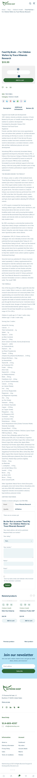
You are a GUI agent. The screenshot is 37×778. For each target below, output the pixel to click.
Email (6, 568)
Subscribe (19, 671)
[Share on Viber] (21, 101)
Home (3, 10)
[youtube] (18, 707)
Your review (8, 547)
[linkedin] (10, 707)
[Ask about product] (10, 87)
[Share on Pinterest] (10, 101)
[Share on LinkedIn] (14, 101)
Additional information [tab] (18, 108)
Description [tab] (7, 108)
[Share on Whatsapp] (17, 101)
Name (6, 560)
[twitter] (14, 707)
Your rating (7, 536)
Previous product (8, 641)
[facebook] (2, 707)
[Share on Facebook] (3, 101)
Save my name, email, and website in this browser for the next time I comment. (18, 580)
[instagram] (6, 707)
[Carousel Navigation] (32, 595)
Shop (9, 10)
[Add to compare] (6, 87)
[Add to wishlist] (2, 87)
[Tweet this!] (7, 101)
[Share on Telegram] (24, 101)
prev (31, 595)
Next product (29, 641)
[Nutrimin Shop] (8, 3)
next (34, 595)
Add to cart (20, 80)
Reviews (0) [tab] (30, 108)
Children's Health (18, 10)
